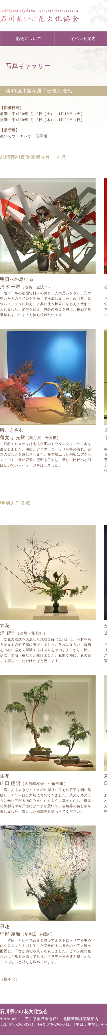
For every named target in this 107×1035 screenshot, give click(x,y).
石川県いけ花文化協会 (39, 15)
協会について (28, 38)
